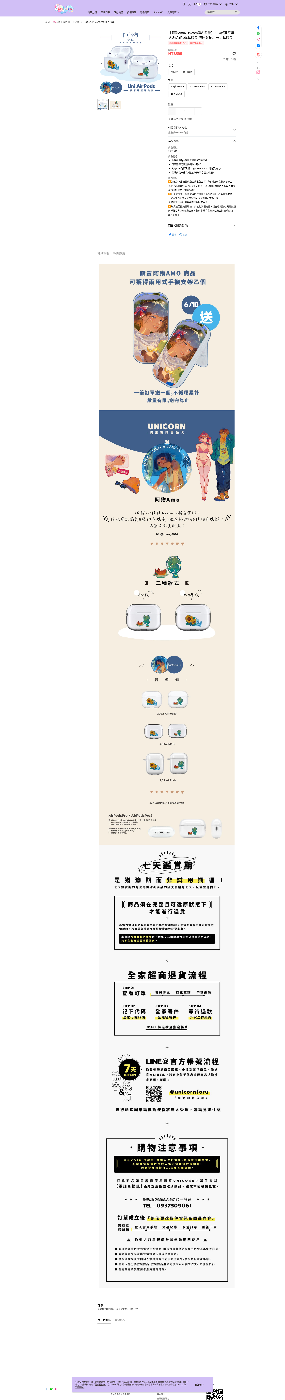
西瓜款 (174, 72)
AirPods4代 (176, 94)
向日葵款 (187, 72)
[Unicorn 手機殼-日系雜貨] (63, 8)
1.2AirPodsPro (197, 86)
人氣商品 (258, 72)
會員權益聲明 (163, 1399)
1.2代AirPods (177, 86)
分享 (174, 234)
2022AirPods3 (218, 86)
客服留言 (161, 1394)
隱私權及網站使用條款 (120, 1394)
